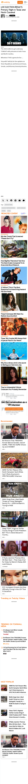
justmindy (5, 566)
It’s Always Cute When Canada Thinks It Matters (12, 631)
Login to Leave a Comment (14, 409)
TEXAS (8, 211)
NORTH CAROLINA (21, 208)
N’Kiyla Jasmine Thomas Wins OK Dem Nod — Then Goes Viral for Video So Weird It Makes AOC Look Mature (17, 726)
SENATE (3, 211)
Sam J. (7, 15)
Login (20, 2)
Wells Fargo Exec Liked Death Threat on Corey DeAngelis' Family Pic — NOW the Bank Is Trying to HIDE (17, 701)
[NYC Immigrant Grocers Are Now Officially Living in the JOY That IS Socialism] (14, 578)
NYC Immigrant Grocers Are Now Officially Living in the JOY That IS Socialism (14, 589)
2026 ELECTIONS (8, 204)
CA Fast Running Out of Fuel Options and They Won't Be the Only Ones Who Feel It (15, 649)
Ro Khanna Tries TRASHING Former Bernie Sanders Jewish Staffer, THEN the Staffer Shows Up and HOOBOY (15, 639)
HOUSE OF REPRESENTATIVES (8, 208)
